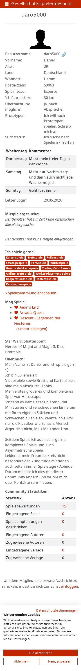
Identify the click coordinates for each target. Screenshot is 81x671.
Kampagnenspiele (18, 284)
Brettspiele (35, 257)
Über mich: (15, 359)
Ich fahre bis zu (18, 97)
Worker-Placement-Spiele (53, 274)
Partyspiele (38, 263)
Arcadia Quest (32, 312)
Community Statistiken (26, 491)
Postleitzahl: (15, 85)
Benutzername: (18, 53)
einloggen (69, 586)
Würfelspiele (59, 263)
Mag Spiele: (15, 301)
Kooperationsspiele (19, 279)
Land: (10, 72)
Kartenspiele (14, 257)
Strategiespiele (16, 263)
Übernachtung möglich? (17, 106)
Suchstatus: (15, 137)
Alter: (9, 66)
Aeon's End (29, 307)
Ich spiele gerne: (20, 251)
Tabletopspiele (46, 279)
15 (64, 506)
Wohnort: (13, 78)
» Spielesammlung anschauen (30, 292)
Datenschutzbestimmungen (57, 610)
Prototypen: (15, 115)
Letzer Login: (16, 200)
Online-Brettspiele (19, 274)
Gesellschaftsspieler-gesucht (41, 3)
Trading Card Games (56, 268)
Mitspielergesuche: (22, 213)
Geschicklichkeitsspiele (22, 268)
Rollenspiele (55, 257)
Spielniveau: (15, 91)
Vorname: (13, 60)
